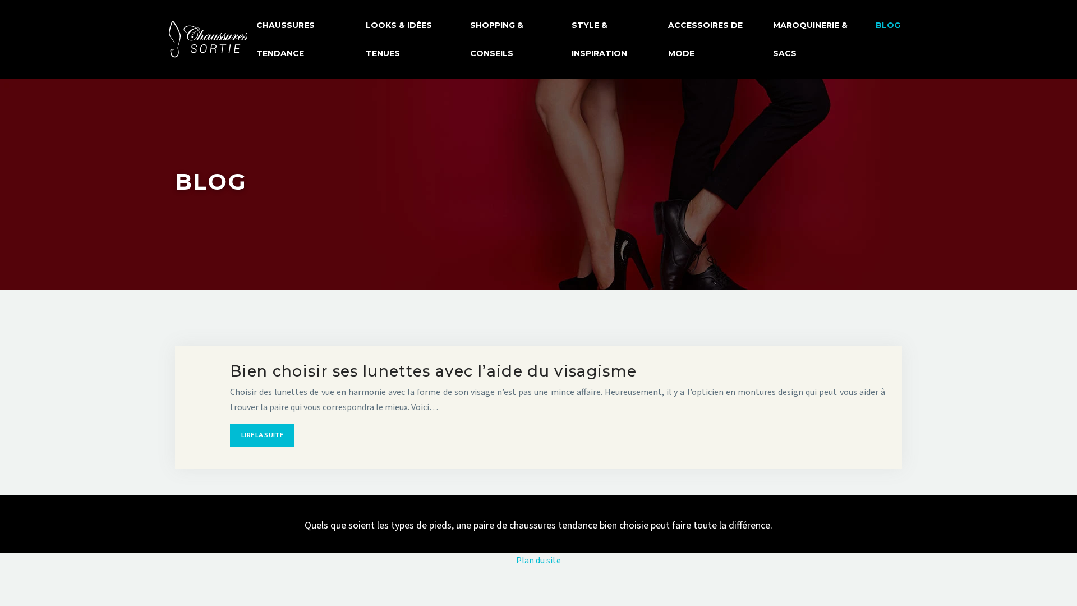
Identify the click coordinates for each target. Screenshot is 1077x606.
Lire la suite (262, 435)
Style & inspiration (599, 39)
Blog (888, 25)
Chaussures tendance (285, 39)
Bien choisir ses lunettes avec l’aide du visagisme (433, 371)
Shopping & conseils (496, 39)
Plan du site (538, 560)
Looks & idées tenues (399, 39)
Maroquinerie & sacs (810, 39)
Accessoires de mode (705, 39)
